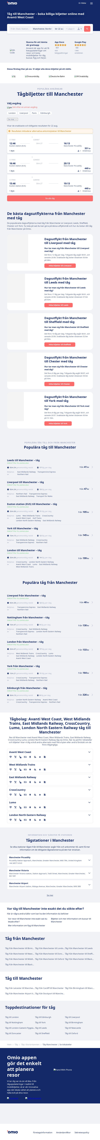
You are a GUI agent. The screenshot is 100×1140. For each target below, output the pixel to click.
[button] (59, 29)
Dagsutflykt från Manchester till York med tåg (65, 399)
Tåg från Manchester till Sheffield (80, 953)
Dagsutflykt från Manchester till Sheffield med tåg (65, 320)
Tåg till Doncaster (13, 1033)
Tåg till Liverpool (72, 1017)
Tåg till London (12, 1017)
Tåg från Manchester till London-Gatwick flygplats (58, 948)
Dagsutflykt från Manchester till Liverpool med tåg (65, 241)
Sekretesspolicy (82, 1132)
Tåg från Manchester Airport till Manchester (25, 993)
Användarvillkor (63, 1132)
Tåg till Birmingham (74, 1022)
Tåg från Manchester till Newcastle (21, 953)
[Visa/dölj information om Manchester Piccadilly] (89, 860)
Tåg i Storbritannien (30, 1044)
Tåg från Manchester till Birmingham (22, 948)
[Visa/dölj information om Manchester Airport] (89, 884)
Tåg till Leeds (41, 1028)
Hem (9, 1044)
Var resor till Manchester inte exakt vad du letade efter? (27, 920)
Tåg (16, 1044)
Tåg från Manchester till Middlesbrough (23, 959)
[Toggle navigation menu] (91, 3)
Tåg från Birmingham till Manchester (82, 988)
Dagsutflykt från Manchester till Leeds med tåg (65, 280)
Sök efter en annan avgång (24, 107)
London (12, 113)
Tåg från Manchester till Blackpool (21, 964)
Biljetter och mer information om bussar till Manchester (71, 920)
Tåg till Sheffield (42, 1033)
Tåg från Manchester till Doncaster (51, 953)
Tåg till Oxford (71, 1033)
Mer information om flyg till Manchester (26, 925)
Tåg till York (40, 1022)
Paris (34, 113)
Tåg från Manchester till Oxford (49, 959)
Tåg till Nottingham (14, 1022)
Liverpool (24, 113)
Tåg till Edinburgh (43, 1017)
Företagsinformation (42, 1132)
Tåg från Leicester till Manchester (20, 988)
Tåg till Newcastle (73, 1028)
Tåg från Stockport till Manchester (51, 993)
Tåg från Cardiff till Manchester (49, 988)
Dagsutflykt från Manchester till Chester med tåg (65, 359)
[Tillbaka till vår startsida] (12, 3)
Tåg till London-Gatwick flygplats (20, 1028)
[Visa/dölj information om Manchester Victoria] (89, 873)
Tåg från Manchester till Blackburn (81, 959)
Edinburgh (45, 113)
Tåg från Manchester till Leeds (79, 948)
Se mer (11, 119)
